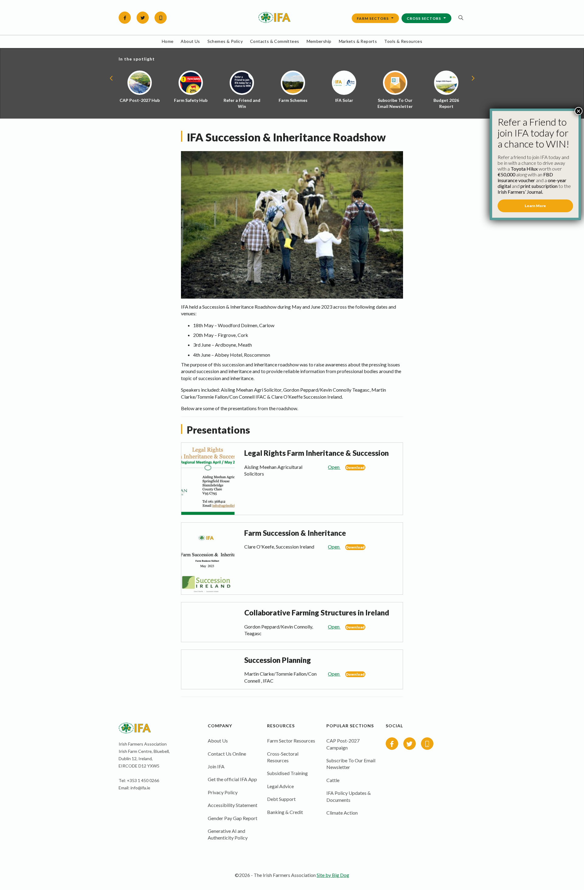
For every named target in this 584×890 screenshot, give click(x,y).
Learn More (535, 205)
